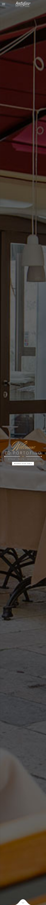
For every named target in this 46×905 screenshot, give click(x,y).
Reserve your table (23, 463)
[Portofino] (23, 4)
